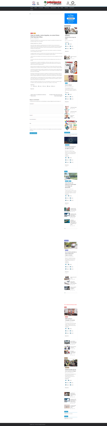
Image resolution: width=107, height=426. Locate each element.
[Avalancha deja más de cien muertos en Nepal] (70, 362)
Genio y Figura (68, 85)
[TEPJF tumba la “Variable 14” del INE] (70, 312)
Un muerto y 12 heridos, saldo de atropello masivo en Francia (73, 394)
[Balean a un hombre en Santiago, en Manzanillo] (67, 288)
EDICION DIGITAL (71, 7)
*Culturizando (40, 7)
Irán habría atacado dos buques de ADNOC (73, 406)
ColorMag (39, 424)
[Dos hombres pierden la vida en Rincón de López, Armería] (70, 245)
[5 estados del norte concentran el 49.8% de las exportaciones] (67, 210)
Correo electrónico (33, 119)
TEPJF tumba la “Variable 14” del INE (70, 319)
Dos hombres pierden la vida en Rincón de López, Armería (71, 253)
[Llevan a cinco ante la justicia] (67, 278)
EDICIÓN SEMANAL (67, 35)
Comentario (32, 103)
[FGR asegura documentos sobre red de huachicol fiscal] (67, 353)
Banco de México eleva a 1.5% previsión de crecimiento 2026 (73, 342)
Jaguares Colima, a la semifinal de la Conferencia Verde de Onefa (38, 95)
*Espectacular (47, 7)
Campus (32, 33)
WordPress (43, 424)
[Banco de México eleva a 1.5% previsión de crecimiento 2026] (67, 342)
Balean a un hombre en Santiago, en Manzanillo (73, 288)
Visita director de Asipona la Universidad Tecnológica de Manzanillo (70, 185)
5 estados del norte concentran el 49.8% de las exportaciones (73, 209)
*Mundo (62, 7)
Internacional (67, 367)
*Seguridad (66, 7)
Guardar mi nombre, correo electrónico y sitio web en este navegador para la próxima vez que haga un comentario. (46, 130)
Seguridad (66, 250)
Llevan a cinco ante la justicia (73, 277)
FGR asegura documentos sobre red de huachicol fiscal (73, 352)
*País (58, 7)
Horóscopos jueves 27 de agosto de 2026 (70, 147)
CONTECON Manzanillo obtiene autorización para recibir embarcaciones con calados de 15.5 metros (73, 222)
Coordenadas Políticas (73, 107)
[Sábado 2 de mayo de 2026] (67, 58)
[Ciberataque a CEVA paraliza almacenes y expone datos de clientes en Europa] (67, 216)
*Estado (31, 7)
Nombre (31, 115)
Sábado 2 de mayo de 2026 (73, 57)
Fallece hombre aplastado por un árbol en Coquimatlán (73, 282)
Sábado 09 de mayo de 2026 (70, 38)
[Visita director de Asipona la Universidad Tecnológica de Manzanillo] (70, 176)
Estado (34, 33)
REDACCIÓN (37, 38)
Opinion (31, 9)
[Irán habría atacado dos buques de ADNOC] (67, 407)
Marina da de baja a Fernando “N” (73, 347)
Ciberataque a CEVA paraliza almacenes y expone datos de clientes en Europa (73, 215)
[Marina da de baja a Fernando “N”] (67, 348)
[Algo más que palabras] (67, 117)
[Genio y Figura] (70, 78)
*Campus (35, 7)
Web (30, 123)
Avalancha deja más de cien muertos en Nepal (70, 370)
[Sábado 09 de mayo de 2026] (70, 30)
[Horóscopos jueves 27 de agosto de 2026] (70, 140)
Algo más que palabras (72, 116)
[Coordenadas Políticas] (67, 108)
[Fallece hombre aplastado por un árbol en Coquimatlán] (67, 283)
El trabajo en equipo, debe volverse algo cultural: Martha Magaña (55, 95)
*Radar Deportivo (53, 7)
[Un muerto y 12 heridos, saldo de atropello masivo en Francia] (67, 395)
